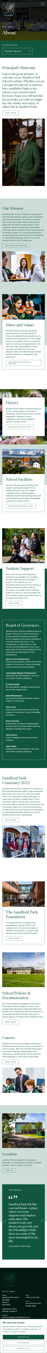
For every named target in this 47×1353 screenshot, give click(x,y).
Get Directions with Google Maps (33, 1304)
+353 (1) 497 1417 (33, 1297)
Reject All (23, 1348)
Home (4, 27)
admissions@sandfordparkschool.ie (11, 1317)
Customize (23, 1343)
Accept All (23, 1337)
